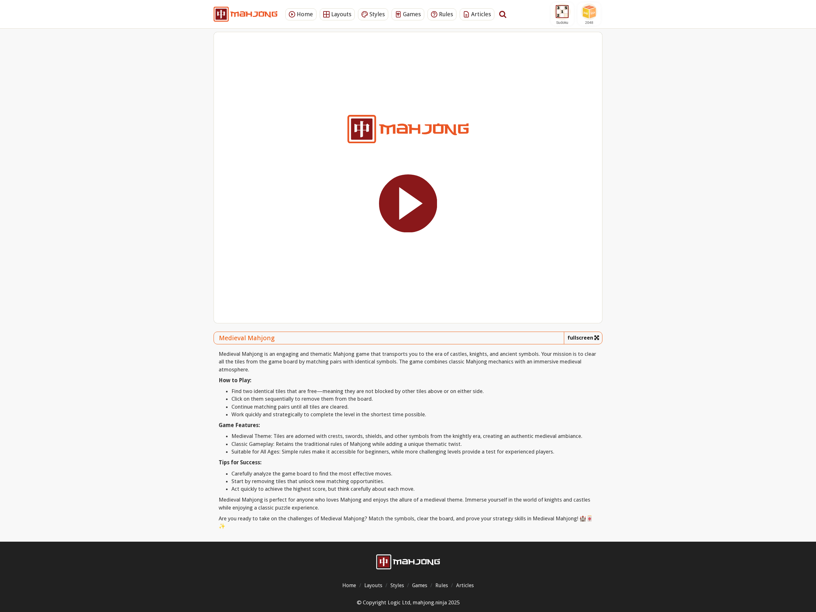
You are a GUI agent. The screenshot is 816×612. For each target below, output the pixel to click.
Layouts (340, 14)
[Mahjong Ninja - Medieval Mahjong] (408, 561)
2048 (589, 14)
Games (411, 14)
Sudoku (562, 14)
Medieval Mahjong (246, 338)
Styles (376, 14)
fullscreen (580, 338)
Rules (445, 14)
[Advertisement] (180, 132)
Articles (480, 14)
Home (304, 14)
